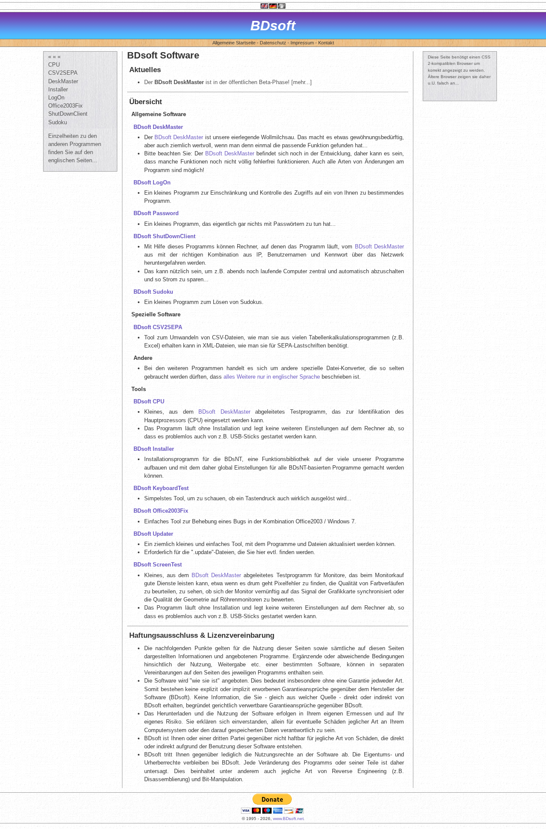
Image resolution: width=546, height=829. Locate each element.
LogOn (56, 97)
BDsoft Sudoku (153, 292)
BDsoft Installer (154, 449)
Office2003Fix (65, 105)
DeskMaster (63, 81)
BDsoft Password (156, 213)
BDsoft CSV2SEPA (158, 327)
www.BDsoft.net (288, 818)
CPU (54, 64)
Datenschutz (273, 42)
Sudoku (57, 122)
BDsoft (273, 25)
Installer (58, 89)
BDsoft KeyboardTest (161, 488)
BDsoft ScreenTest (158, 564)
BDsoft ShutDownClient (164, 236)
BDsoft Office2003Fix (161, 511)
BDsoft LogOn (152, 182)
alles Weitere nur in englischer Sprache (272, 377)
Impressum (302, 42)
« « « (54, 56)
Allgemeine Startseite (234, 42)
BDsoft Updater (153, 534)
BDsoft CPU (149, 401)
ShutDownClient (67, 114)
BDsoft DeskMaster (158, 127)
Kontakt (326, 42)
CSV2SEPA (63, 73)
